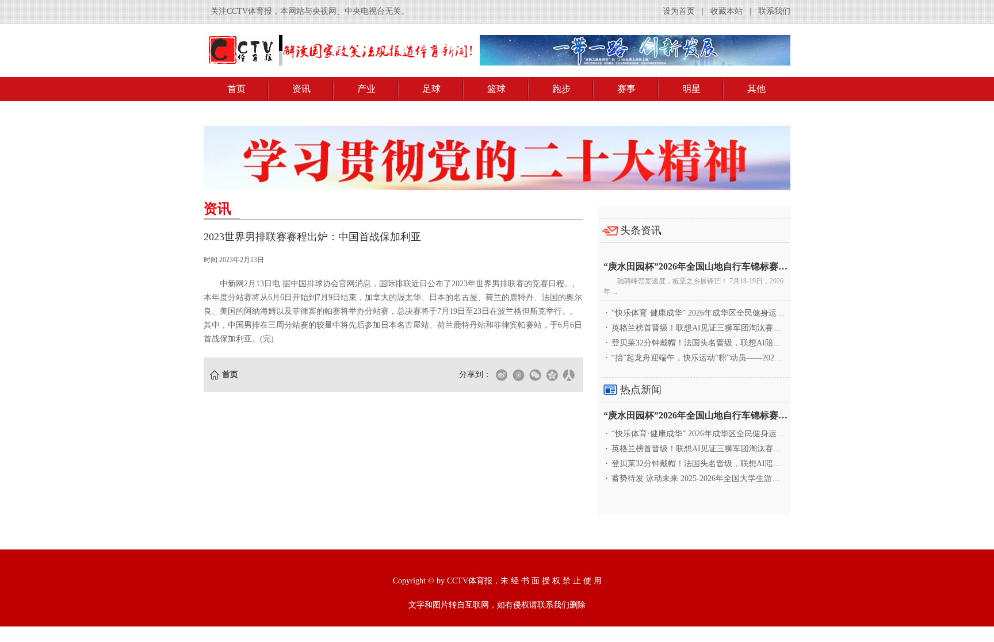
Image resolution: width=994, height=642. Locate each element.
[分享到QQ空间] (551, 374)
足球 (431, 89)
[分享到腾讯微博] (518, 374)
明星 (691, 89)
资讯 (301, 89)
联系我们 (774, 11)
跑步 (561, 89)
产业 (366, 89)
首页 (236, 89)
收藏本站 (726, 11)
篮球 (496, 89)
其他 (756, 89)
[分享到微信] (535, 374)
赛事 (626, 89)
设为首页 (679, 11)
